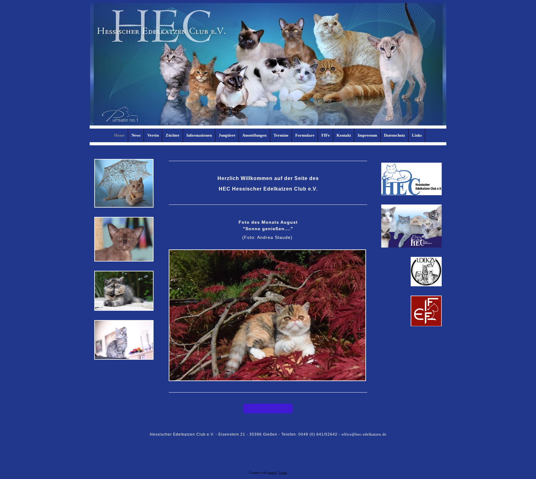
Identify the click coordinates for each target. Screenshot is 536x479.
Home (119, 135)
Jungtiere (227, 135)
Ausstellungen (254, 135)
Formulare (305, 135)
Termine (281, 135)
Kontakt (344, 135)
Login (283, 472)
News (136, 135)
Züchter (173, 135)
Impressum (367, 135)
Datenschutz (394, 135)
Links (417, 135)
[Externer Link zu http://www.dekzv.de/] (426, 285)
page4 (272, 472)
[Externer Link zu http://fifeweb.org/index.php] (426, 325)
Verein (153, 135)
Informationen (199, 135)
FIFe (325, 135)
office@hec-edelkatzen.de (364, 434)
